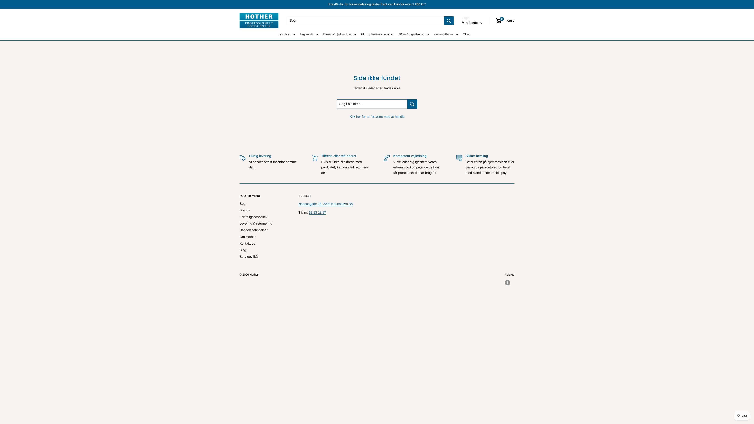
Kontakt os (247, 243)
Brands (245, 210)
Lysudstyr (285, 34)
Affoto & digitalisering (411, 34)
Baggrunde (307, 34)
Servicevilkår (249, 257)
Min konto (470, 23)
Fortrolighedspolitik (253, 217)
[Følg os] (507, 282)
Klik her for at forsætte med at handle (377, 117)
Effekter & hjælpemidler (337, 34)
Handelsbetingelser (254, 230)
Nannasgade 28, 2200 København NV (325, 204)
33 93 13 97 (317, 212)
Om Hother (248, 237)
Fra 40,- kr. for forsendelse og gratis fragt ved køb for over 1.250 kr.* (377, 4)
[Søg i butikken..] (412, 104)
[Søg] (449, 20)
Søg (242, 204)
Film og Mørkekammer (375, 34)
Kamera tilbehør (444, 34)
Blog (243, 250)
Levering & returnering (256, 223)
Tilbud (466, 34)
